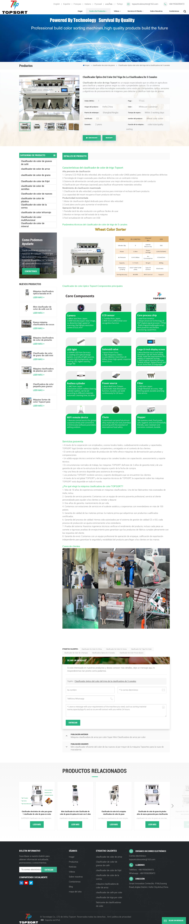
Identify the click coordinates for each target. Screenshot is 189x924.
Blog (71, 886)
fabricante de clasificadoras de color (108, 904)
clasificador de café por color (109, 892)
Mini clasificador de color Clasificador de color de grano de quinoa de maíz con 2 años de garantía (75, 812)
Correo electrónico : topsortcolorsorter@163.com (142, 858)
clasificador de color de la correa (107, 877)
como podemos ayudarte (32, 242)
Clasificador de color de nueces (36, 193)
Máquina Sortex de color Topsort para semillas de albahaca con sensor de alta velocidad (43, 401)
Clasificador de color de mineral (32, 225)
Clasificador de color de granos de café (36, 163)
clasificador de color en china (92, 649)
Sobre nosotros (156, 11)
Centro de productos (97, 11)
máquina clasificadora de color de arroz (107, 886)
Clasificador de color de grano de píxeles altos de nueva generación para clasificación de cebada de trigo (152, 812)
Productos (73, 862)
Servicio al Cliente (135, 11)
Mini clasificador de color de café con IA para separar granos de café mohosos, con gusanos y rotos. (43, 308)
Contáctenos (174, 11)
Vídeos (116, 11)
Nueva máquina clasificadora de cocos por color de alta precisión (43, 323)
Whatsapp (109, 138)
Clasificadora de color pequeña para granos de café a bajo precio (43, 385)
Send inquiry (92, 138)
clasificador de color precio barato (131, 653)
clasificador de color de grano (104, 65)
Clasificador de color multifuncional (31, 218)
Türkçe (120, 4)
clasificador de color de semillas (32, 187)
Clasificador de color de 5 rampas (76, 653)
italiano (88, 4)
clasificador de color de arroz (35, 169)
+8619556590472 (176, 4)
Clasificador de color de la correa (34, 206)
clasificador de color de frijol (108, 870)
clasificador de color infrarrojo (36, 212)
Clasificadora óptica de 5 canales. (103, 653)
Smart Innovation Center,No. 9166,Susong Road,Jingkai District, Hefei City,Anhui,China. (149, 885)
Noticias (72, 867)
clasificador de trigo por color (141, 649)
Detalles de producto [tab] (75, 156)
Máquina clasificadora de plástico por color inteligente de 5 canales (43, 370)
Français (77, 4)
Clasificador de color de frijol (35, 181)
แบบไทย (108, 4)
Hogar (80, 11)
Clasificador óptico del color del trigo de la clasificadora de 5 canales (105, 681)
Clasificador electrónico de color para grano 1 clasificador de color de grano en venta (37, 812)
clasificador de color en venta (116, 649)
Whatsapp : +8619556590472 (142, 873)
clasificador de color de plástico (32, 200)
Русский (98, 4)
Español (66, 4)
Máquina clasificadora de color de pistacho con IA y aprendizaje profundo (43, 339)
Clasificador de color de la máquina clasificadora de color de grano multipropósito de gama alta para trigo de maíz (113, 812)
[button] (172, 806)
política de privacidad (121, 917)
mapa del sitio (75, 891)
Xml (109, 917)
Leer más (38, 297)
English (57, 4)
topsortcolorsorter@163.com (145, 4)
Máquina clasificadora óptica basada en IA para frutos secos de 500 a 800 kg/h (43, 292)
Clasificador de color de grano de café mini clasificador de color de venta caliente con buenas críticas (43, 354)
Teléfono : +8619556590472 (141, 869)
